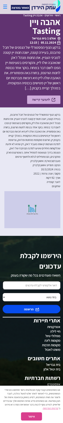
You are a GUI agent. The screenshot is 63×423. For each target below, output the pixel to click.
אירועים (49, 15)
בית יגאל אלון (52, 369)
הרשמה (29, 309)
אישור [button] (31, 416)
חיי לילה (55, 331)
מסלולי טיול (52, 336)
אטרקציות (53, 327)
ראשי (57, 15)
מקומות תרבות (51, 345)
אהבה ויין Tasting (33, 15)
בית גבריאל (53, 364)
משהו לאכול (52, 349)
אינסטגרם (53, 384)
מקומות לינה (52, 340)
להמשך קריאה (41, 99)
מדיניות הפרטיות (50, 408)
